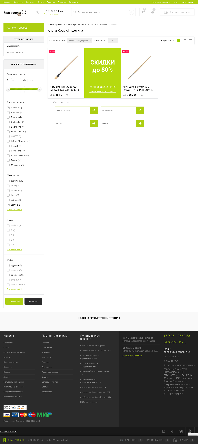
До (24, 80)
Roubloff (16, 108)
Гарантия (62, 2)
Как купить (46, 357)
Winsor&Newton (20, 155)
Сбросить (33, 301)
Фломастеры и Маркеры (14, 352)
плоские (16, 270)
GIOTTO (16, 136)
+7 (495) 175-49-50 (8, 432)
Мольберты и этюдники (13, 382)
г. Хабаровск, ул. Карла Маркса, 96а (95, 397)
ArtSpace (16, 112)
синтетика (17, 181)
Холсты (6, 377)
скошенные (18, 284)
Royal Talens (18, 151)
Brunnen (16, 117)
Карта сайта (47, 392)
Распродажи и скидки (12, 397)
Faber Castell (18, 131)
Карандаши (8, 342)
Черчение (7, 367)
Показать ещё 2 (14, 209)
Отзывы (45, 377)
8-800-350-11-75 (35, 440)
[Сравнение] (152, 12)
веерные (16, 280)
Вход (176, 2)
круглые (16, 265)
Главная (6, 2)
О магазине (18, 2)
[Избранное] (143, 12)
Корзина (186, 440)
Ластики (59, 123)
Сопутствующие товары (13, 387)
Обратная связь (15, 440)
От (8, 80)
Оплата (40, 2)
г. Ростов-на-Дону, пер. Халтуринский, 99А (89, 364)
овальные (17, 275)
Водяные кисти (13, 46)
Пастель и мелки (10, 362)
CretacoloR (17, 122)
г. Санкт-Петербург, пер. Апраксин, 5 (95, 350)
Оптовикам (73, 2)
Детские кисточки (15, 52)
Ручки (6, 347)
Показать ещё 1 (14, 289)
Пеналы (105, 123)
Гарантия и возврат (50, 372)
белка (15, 195)
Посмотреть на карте (132, 356)
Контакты (30, 2)
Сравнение (133, 440)
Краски (6, 372)
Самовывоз (47, 367)
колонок (16, 190)
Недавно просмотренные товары (99, 318)
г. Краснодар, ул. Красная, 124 (93, 387)
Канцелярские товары (13, 392)
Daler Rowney (18, 127)
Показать (14, 301)
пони (15, 186)
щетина (16, 205)
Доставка (51, 2)
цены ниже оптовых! (102, 91)
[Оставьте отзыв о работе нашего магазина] (61, 408)
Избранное (159, 440)
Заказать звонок (51, 14)
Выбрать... (166, 2)
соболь (16, 200)
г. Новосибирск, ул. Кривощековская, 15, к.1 (90, 380)
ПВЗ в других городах (89, 402)
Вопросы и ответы (50, 382)
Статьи (45, 387)
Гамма (16, 160)
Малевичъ (17, 165)
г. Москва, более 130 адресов (92, 345)
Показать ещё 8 (14, 249)
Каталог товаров (17, 27)
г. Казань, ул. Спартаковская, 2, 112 (95, 392)
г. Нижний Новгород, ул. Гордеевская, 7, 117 (90, 356)
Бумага (6, 357)
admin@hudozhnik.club (177, 351)
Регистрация (187, 2)
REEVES (16, 146)
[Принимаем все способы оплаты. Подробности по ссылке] (61, 415)
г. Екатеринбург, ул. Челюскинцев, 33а (94, 372)
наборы (16, 225)
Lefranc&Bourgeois (21, 141)
